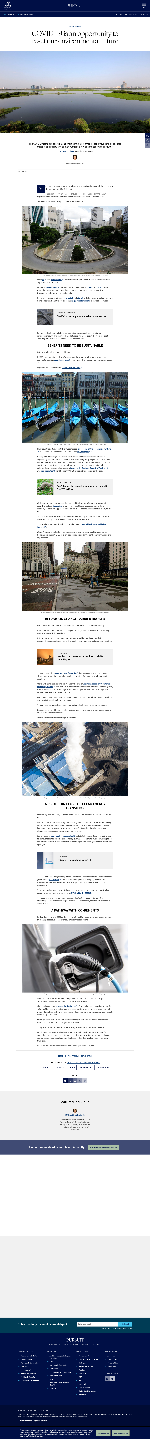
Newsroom (111, 1366)
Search (145, 14)
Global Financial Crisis (71, 367)
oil (98, 287)
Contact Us (112, 1359)
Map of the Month (85, 1366)
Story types (82, 1351)
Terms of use (86, 1056)
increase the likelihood (65, 1006)
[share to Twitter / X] (70, 1080)
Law (51, 1379)
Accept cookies (103, 1433)
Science (52, 1388)
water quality (56, 279)
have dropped (52, 287)
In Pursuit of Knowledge (88, 1359)
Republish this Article (68, 1056)
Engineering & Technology (60, 1372)
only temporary (83, 451)
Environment (103, 1067)
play (79, 298)
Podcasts (82, 1373)
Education (25, 1366)
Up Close (82, 1394)
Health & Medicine (28, 1373)
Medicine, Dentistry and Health (59, 1384)
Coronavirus (58, 1067)
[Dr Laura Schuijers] (75, 157)
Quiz (80, 1380)
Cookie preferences (121, 1433)
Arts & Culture (26, 1359)
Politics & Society (28, 1377)
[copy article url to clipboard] (84, 1080)
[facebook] (107, 1378)
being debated (47, 471)
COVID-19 (44, 1067)
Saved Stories (133, 14)
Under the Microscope (87, 1391)
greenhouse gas (61, 360)
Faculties (51, 1351)
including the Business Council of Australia (88, 468)
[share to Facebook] (65, 1080)
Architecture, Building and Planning (83, 1062)
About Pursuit (112, 1351)
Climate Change (86, 1067)
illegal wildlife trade (79, 300)
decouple (57, 506)
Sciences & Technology (30, 1380)
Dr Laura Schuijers (67, 151)
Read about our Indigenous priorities (34, 1421)
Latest (120, 14)
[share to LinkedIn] (75, 1080)
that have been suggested (62, 836)
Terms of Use (112, 1363)
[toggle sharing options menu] (147, 135)
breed (68, 298)
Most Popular (11, 14)
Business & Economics (29, 1363)
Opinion (81, 1370)
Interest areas (25, 1351)
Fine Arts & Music (56, 1375)
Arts (51, 1361)
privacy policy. (127, 1328)
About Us (111, 1356)
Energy (72, 1067)
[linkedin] (112, 1378)
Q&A (80, 1377)
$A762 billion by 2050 (80, 893)
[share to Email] (79, 1080)
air (43, 279)
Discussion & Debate (26, 14)
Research (82, 1384)
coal (89, 287)
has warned (54, 879)
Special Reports (84, 1387)
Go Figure (82, 1363)
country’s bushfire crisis (65, 673)
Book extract (83, 1356)
